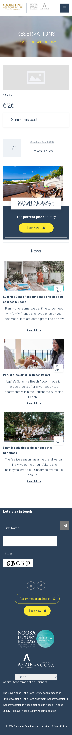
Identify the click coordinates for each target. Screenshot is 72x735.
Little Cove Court (12, 699)
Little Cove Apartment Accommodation (44, 699)
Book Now (33, 227)
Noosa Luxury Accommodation (39, 711)
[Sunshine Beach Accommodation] (13, 7)
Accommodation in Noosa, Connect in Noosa (28, 705)
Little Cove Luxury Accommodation (42, 693)
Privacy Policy (59, 726)
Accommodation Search (35, 598)
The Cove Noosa (12, 693)
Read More (34, 330)
